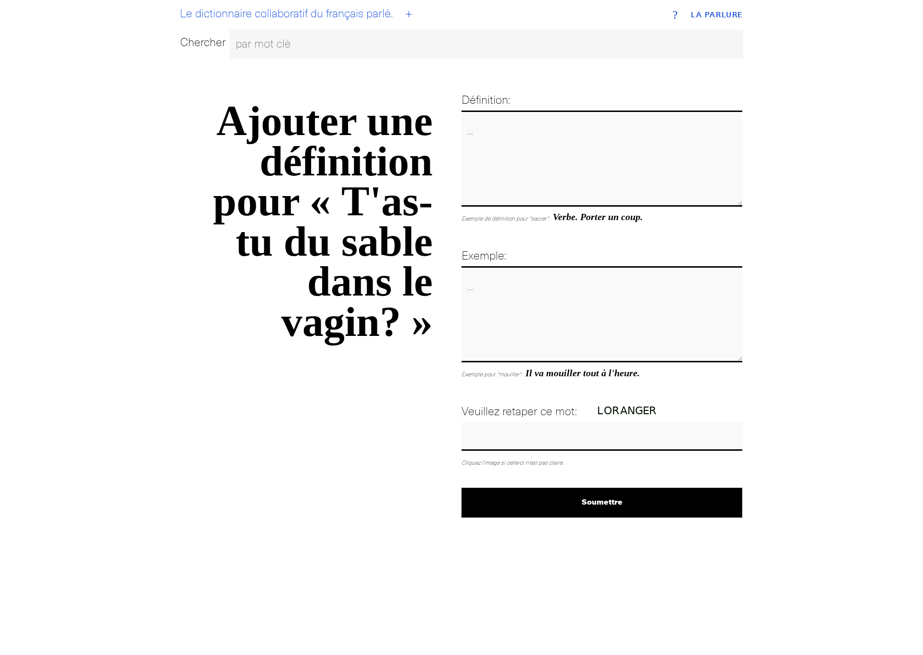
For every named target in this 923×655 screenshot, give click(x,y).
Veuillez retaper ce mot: (519, 411)
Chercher (203, 42)
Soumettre (602, 501)
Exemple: (484, 255)
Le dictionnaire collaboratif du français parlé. (286, 13)
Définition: (486, 100)
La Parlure (717, 15)
